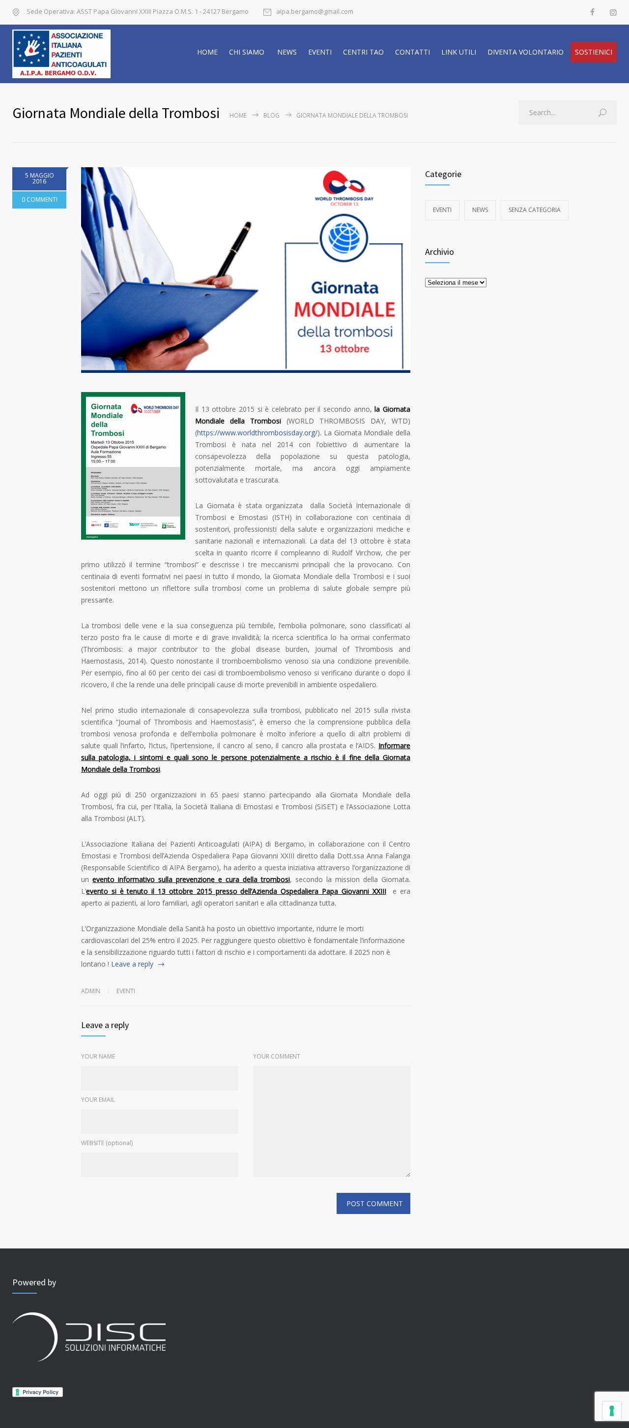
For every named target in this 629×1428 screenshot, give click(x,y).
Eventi (125, 991)
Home (238, 115)
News (480, 210)
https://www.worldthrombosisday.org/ (257, 432)
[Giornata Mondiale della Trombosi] (245, 270)
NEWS (287, 52)
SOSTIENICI (593, 52)
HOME (207, 52)
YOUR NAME (98, 1056)
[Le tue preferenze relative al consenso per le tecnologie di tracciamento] (611, 1410)
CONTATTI (412, 52)
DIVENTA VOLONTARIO (525, 52)
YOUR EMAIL (98, 1099)
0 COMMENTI (39, 199)
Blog (271, 115)
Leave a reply (132, 964)
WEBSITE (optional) (107, 1143)
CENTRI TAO (363, 52)
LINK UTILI (458, 52)
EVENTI (320, 52)
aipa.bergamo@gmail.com (314, 12)
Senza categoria (535, 210)
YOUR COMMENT (276, 1056)
